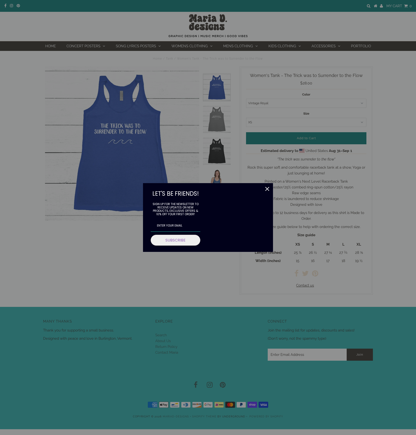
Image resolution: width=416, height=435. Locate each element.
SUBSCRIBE (175, 240)
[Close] (267, 189)
